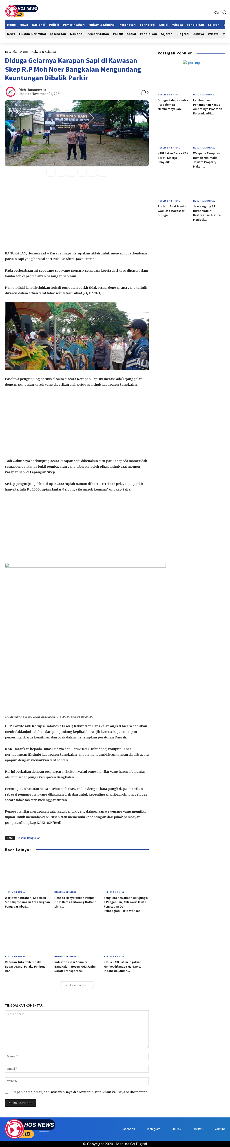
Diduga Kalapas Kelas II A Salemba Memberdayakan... (173, 104)
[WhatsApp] (71, 172)
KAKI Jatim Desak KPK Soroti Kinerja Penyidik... (173, 157)
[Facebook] (50, 172)
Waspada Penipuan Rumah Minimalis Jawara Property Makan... (206, 159)
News (24, 51)
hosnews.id (37, 90)
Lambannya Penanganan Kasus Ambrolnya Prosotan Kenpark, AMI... (207, 106)
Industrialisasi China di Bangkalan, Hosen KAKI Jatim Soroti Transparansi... (75, 966)
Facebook (128, 1129)
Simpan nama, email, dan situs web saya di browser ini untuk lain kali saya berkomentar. (79, 1092)
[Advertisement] (77, 217)
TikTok (177, 1129)
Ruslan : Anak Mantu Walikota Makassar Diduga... (172, 210)
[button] (220, 12)
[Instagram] (143, 1129)
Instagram (153, 1129)
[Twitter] (61, 172)
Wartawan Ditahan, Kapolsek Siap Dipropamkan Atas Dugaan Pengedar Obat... (27, 902)
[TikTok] (168, 1129)
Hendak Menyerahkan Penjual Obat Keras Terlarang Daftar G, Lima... (75, 902)
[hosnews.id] (11, 91)
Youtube (220, 1129)
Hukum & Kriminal (43, 51)
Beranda (11, 51)
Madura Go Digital (131, 1143)
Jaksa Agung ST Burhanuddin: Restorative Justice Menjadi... (207, 213)
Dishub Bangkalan (29, 837)
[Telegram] (102, 172)
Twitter (198, 1129)
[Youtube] (210, 1129)
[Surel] (81, 172)
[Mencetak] (92, 172)
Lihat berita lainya (75, 985)
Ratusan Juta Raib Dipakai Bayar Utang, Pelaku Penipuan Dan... (26, 966)
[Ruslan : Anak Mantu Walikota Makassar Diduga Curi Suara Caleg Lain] (174, 185)
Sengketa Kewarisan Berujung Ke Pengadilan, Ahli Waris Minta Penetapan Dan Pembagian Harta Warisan (126, 904)
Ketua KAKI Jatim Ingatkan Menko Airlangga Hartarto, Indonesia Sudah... (123, 966)
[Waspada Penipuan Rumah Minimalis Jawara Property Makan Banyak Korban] (209, 132)
